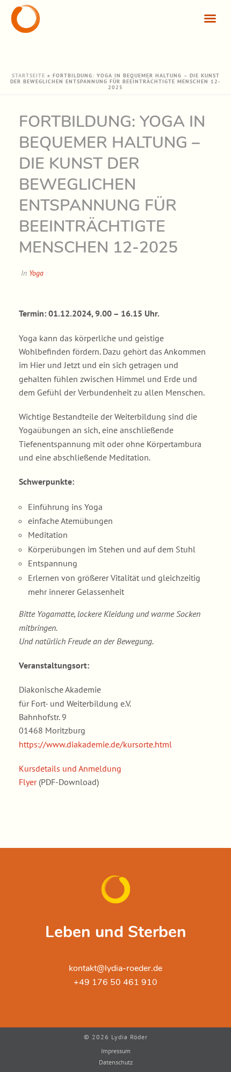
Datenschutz (116, 1062)
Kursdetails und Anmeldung (70, 768)
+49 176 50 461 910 (115, 982)
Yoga (36, 273)
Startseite (28, 75)
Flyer (28, 781)
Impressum (116, 1051)
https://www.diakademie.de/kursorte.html (95, 744)
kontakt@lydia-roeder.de (115, 968)
